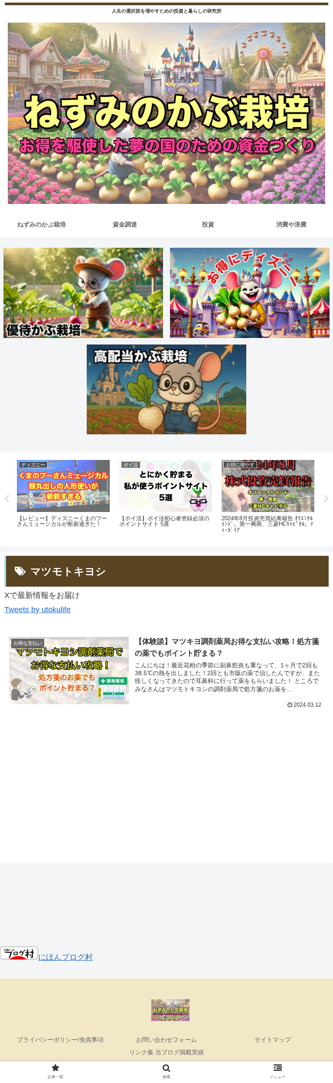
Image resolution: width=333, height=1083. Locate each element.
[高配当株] (167, 389)
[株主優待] (83, 293)
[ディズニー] (250, 293)
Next (326, 499)
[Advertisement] (166, 784)
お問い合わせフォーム (166, 1039)
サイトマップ (273, 1039)
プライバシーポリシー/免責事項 (60, 1039)
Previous (6, 499)
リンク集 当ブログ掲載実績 (166, 1052)
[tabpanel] (63, 497)
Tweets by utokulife (37, 609)
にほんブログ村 (65, 957)
